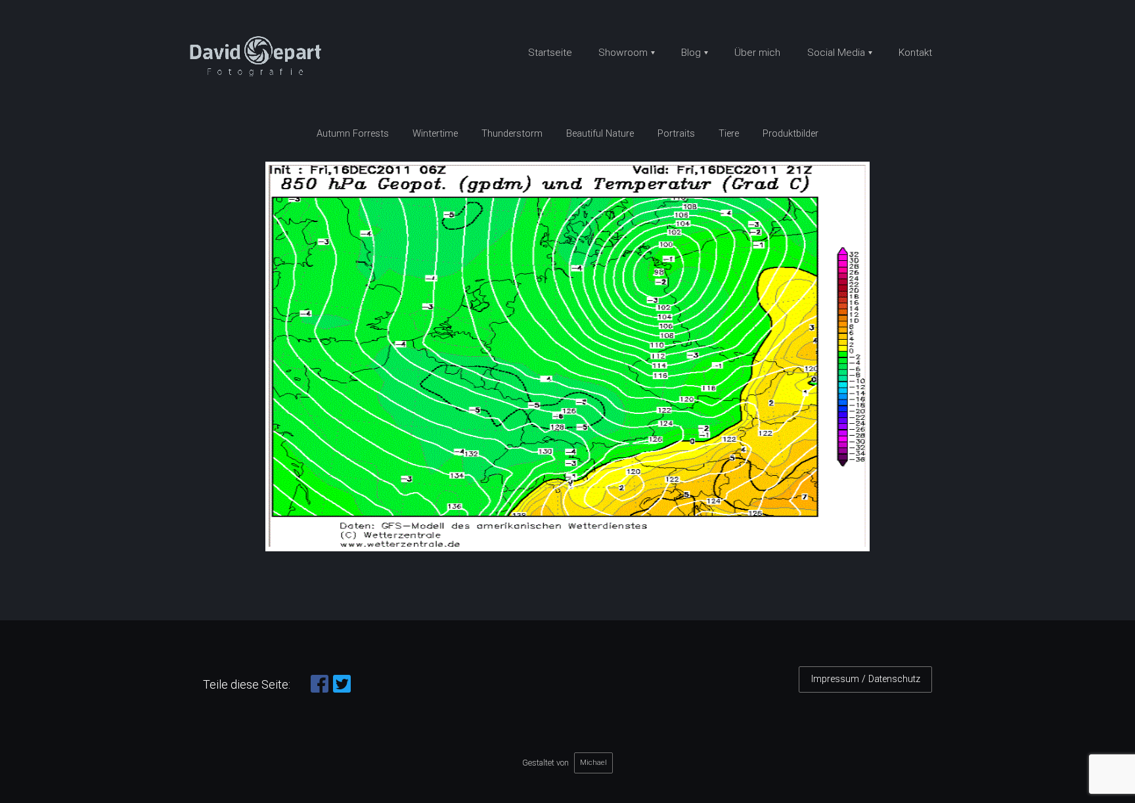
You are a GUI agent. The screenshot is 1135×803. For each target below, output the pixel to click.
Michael (593, 762)
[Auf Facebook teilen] (319, 689)
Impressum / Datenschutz (865, 679)
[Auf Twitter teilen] (342, 689)
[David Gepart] (260, 57)
